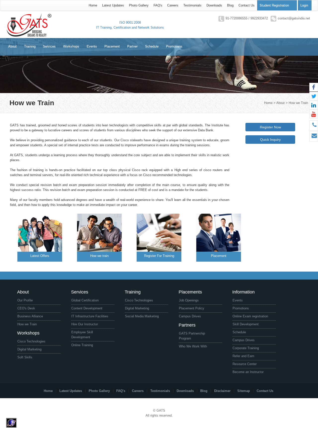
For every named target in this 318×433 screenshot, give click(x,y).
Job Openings (189, 300)
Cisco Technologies (31, 341)
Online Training (82, 345)
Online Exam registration (250, 316)
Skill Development (246, 324)
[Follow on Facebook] (313, 87)
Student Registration (274, 5)
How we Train (27, 324)
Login (304, 5)
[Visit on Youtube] (313, 114)
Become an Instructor (248, 372)
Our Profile (25, 300)
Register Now (270, 127)
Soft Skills (24, 357)
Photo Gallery (139, 5)
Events (238, 300)
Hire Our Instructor (84, 324)
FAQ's (158, 5)
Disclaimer (222, 390)
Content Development (86, 308)
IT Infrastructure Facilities (89, 316)
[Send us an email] (313, 136)
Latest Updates (113, 5)
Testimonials (192, 5)
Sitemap (243, 390)
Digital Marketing (29, 349)
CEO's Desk (26, 308)
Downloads (214, 5)
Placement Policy (191, 308)
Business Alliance (30, 316)
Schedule (239, 332)
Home (93, 5)
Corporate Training (246, 348)
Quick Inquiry (270, 140)
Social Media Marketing (142, 316)
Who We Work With (193, 346)
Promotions (241, 308)
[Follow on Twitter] (313, 96)
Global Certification (85, 300)
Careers (172, 5)
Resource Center (245, 364)
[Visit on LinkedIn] (313, 105)
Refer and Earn (243, 356)
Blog (230, 5)
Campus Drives (190, 316)
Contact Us (246, 5)
